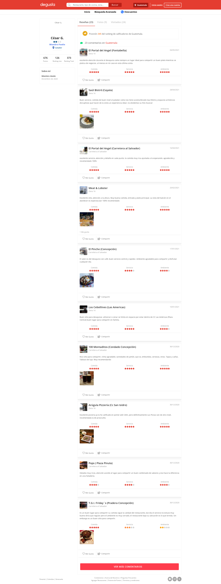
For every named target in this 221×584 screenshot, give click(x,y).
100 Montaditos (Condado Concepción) (112, 347)
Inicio (87, 11)
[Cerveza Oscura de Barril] (87, 378)
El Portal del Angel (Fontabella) (108, 50)
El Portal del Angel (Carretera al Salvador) (114, 148)
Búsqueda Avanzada (105, 11)
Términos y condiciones (131, 580)
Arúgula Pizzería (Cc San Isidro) (108, 405)
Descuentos (129, 11)
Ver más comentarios (128, 566)
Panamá (42, 579)
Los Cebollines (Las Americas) (107, 307)
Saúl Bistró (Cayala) (101, 90)
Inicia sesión (157, 5)
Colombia (50, 579)
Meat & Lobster (98, 188)
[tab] (86, 22)
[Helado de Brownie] (87, 537)
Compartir (105, 80)
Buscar (115, 4)
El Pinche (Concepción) (103, 249)
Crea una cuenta (173, 5)
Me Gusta (89, 80)
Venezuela (59, 579)
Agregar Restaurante (98, 580)
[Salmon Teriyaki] (87, 121)
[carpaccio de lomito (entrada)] (87, 436)
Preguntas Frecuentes (128, 578)
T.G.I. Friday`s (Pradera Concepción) (111, 503)
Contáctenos (98, 578)
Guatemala (142, 5)
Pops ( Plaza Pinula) (101, 463)
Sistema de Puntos (114, 580)
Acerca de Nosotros (112, 578)
